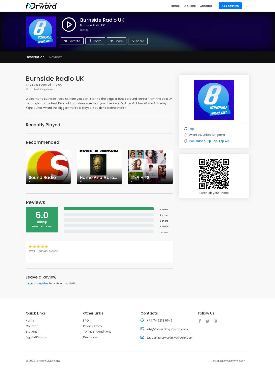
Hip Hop (212, 141)
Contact (206, 6)
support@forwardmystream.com (170, 338)
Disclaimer (90, 337)
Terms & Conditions (97, 332)
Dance (200, 141)
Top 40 (224, 141)
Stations (190, 6)
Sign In (247, 6)
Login (29, 283)
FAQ (86, 321)
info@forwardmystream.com (167, 329)
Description (35, 57)
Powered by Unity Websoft (228, 361)
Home (175, 6)
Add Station (230, 6)
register (42, 283)
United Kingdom (41, 89)
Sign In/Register (37, 337)
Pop (191, 129)
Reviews (55, 57)
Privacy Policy (92, 326)
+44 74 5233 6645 (159, 321)
